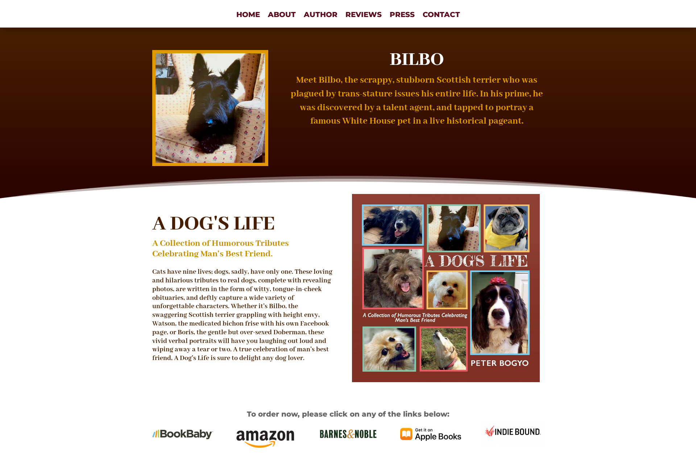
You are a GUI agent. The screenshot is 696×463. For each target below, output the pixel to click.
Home (248, 15)
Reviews (363, 15)
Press (402, 15)
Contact (441, 15)
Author (320, 15)
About (282, 15)
